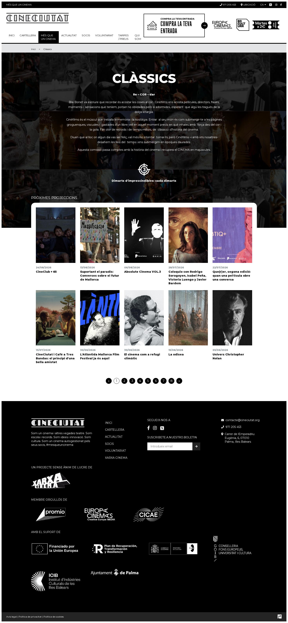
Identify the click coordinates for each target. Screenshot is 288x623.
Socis (109, 444)
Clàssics (47, 49)
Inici (11, 35)
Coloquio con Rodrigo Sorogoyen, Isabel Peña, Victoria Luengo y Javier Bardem (187, 277)
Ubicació (249, 4)
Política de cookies (53, 616)
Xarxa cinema (116, 458)
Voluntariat (104, 35)
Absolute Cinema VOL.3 (142, 271)
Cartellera (28, 35)
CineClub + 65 (46, 271)
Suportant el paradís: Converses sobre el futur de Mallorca (99, 275)
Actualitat (69, 35)
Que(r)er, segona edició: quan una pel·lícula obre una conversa (232, 275)
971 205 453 (229, 4)
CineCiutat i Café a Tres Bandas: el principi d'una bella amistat (55, 358)
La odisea (176, 354)
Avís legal (11, 616)
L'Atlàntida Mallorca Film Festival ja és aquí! (99, 356)
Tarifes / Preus (123, 37)
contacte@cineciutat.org (243, 420)
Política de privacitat (30, 616)
